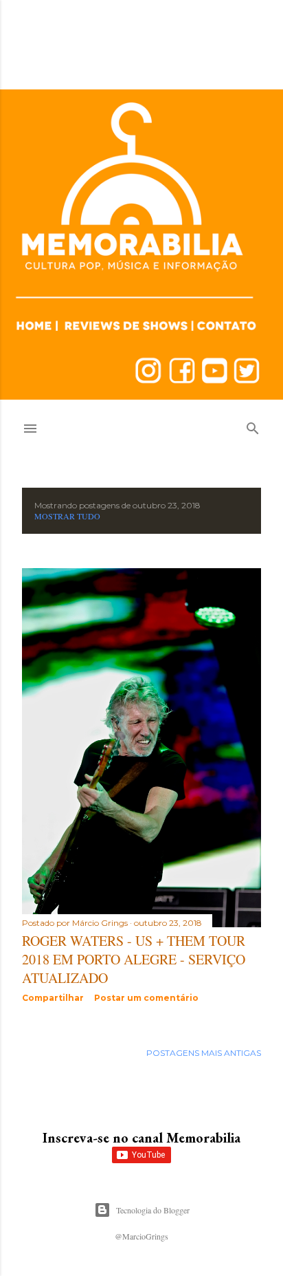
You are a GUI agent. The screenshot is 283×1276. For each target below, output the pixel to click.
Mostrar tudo (67, 515)
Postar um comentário (146, 998)
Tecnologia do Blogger (153, 1209)
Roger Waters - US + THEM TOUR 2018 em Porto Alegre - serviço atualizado (133, 959)
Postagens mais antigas (203, 1053)
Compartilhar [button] (53, 998)
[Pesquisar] (253, 425)
